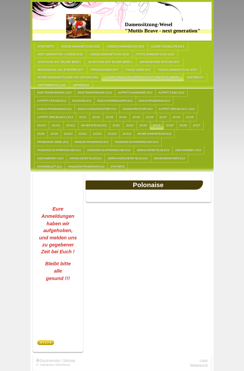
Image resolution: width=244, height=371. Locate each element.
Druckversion (50, 360)
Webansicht (199, 365)
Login (204, 360)
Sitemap (69, 360)
